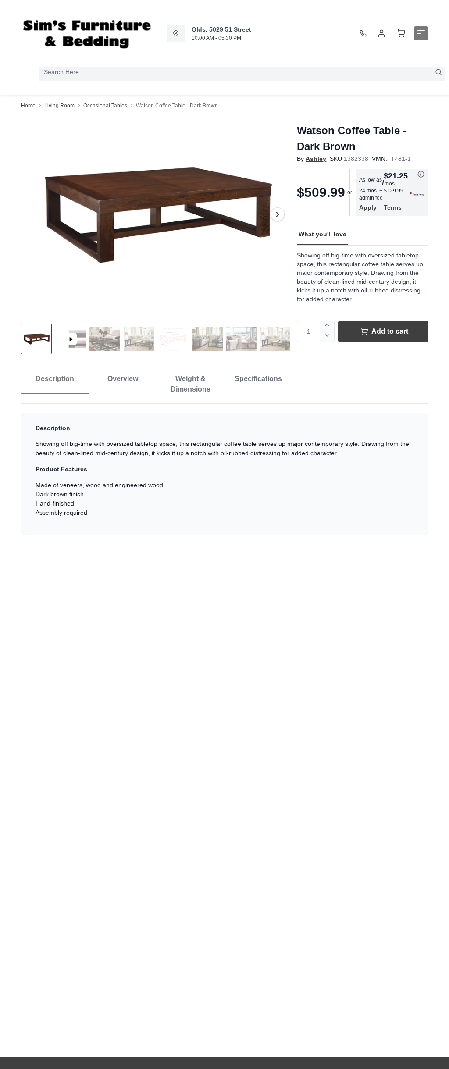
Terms (393, 207)
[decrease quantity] (327, 336)
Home (28, 106)
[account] (381, 33)
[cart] (400, 33)
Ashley (316, 158)
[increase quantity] (327, 326)
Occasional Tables (105, 106)
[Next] (278, 214)
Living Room (59, 106)
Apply (368, 207)
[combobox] (242, 72)
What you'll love (322, 234)
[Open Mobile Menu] (421, 33)
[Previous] (33, 214)
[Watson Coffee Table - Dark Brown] (155, 214)
